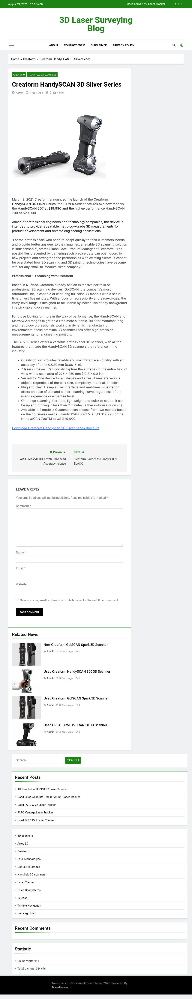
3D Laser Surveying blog (96, 24)
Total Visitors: (26, 968)
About (53, 45)
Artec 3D (22, 843)
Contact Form (74, 45)
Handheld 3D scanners (42, 74)
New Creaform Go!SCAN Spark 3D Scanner (76, 645)
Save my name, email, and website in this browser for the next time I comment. (69, 600)
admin (19, 92)
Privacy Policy (123, 45)
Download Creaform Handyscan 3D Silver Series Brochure (55, 428)
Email (21, 568)
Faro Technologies (29, 859)
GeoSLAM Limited (28, 867)
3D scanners (25, 835)
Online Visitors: (27, 961)
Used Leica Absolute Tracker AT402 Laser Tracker (48, 797)
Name (21, 552)
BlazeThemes (60, 987)
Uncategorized (26, 913)
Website (21, 584)
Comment (23, 506)
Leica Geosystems (29, 890)
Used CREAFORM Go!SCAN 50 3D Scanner (75, 725)
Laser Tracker (25, 882)
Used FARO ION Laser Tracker (36, 820)
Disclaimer (99, 45)
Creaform (19, 74)
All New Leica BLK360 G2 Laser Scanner (42, 789)
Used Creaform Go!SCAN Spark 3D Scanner (76, 698)
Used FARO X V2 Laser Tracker (146, 4)
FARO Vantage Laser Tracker (35, 812)
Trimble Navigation (29, 905)
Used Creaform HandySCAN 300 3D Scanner (77, 671)
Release (22, 898)
